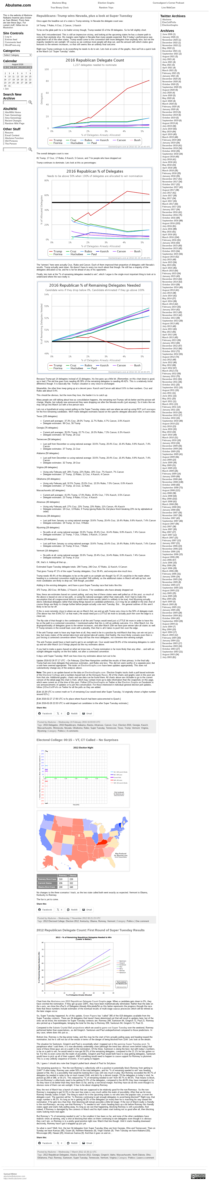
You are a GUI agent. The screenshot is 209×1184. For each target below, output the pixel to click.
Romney (102, 921)
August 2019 (168, 123)
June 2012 (167, 362)
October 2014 (169, 284)
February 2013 (169, 340)
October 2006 (169, 551)
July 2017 (167, 193)
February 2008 (169, 507)
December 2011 (169, 379)
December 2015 (170, 245)
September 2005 (170, 588)
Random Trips (106, 7)
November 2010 (170, 415)
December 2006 (170, 546)
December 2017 (170, 179)
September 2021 (170, 54)
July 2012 (167, 359)
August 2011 (168, 390)
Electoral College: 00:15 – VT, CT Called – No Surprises (77, 740)
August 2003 (168, 654)
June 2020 (167, 95)
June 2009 (167, 462)
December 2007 (170, 512)
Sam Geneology (13, 115)
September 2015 (170, 254)
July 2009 (167, 460)
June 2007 (167, 529)
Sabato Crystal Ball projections (68, 1027)
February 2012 (169, 373)
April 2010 (167, 435)
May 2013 (167, 332)
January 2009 (169, 476)
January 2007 (169, 543)
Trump (128, 728)
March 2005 (168, 604)
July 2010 (167, 426)
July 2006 (167, 560)
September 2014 (170, 287)
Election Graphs (106, 3)
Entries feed (11, 39)
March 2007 (168, 537)
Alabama (81, 725)
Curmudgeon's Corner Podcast (168, 3)
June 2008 (167, 496)
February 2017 (169, 206)
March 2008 (168, 504)
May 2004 (167, 629)
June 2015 (167, 262)
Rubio (86, 728)
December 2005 (170, 579)
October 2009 (169, 451)
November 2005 (170, 582)
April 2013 (167, 334)
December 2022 (170, 42)
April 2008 (167, 501)
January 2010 (169, 443)
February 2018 (169, 173)
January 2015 (169, 276)
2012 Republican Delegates (56, 1155)
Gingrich (105, 1155)
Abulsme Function (14, 138)
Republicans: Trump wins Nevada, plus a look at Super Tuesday (84, 16)
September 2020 (170, 87)
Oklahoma (77, 728)
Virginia (144, 728)
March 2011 (168, 404)
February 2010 (169, 440)
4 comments (72, 731)
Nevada (68, 728)
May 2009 (167, 465)
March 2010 (168, 437)
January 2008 (169, 510)
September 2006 (170, 554)
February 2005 (169, 607)
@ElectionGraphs (96, 682)
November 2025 (170, 40)
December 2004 (170, 613)
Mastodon (8, 27)
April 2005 (167, 601)
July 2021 (167, 59)
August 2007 (168, 524)
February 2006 (169, 574)
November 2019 (170, 115)
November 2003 (170, 646)
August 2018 (168, 156)
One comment (142, 921)
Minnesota (58, 728)
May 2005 (167, 599)
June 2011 (167, 396)
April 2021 (167, 67)
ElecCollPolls (169, 22)
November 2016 (170, 215)
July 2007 (167, 526)
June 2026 (167, 34)
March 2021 (168, 70)
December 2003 (170, 643)
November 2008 (170, 482)
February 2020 (169, 106)
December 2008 (170, 479)
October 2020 (169, 84)
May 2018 (167, 165)
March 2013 (168, 337)
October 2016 (169, 218)
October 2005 (169, 585)
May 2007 (167, 532)
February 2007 (169, 540)
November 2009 (170, 448)
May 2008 (167, 499)
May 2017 (167, 198)
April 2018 (167, 168)
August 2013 (168, 323)
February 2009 (169, 473)
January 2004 (169, 640)
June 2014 (167, 295)
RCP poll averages (146, 409)
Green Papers (90, 1016)
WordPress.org (12, 45)
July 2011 (167, 393)
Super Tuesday (97, 728)
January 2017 (169, 209)
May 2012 (167, 365)
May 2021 (167, 65)
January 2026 (169, 37)
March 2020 (168, 104)
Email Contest (12, 135)
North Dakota (138, 1155)
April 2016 (167, 234)
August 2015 (168, 257)
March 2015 (168, 270)
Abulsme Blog (59, 3)
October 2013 (169, 318)
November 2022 (170, 45)
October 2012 (169, 351)
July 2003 (167, 657)
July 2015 (167, 259)
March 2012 (168, 371)
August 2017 (168, 190)
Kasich (144, 725)
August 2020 (168, 90)
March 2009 (168, 471)
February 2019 (169, 140)
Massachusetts (44, 728)
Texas (120, 728)
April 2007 (167, 535)
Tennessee (111, 728)
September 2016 (170, 220)
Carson (108, 725)
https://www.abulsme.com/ (15, 1178)
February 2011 (169, 407)
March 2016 (168, 237)
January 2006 (169, 576)
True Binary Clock (60, 7)
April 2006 (167, 568)
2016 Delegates (50, 725)
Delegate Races (100, 675)
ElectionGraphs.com (91, 665)
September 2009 (170, 454)
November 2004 (170, 615)
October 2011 (168, 384)
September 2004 (170, 621)
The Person (11, 143)
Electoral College (51, 675)
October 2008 (169, 485)
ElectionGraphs (170, 25)
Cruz (115, 725)
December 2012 (170, 346)
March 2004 (168, 635)
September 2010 (170, 421)
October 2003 (169, 649)
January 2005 (169, 610)
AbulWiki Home (13, 112)
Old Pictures (11, 141)
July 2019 (167, 126)
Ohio (148, 1155)
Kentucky (84, 921)
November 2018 (170, 148)
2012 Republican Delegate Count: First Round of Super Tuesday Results (91, 930)
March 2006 (168, 571)
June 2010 (167, 429)
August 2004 (168, 624)
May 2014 (167, 298)
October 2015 (169, 251)
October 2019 (169, 117)
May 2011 (166, 398)
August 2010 (168, 423)
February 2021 (169, 73)
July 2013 (167, 326)
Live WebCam (168, 7)
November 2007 (170, 515)
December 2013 (170, 312)
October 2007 (169, 518)
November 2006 (170, 549)
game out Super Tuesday (114, 1027)
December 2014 (170, 279)
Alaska (90, 725)
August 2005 (168, 590)
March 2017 (168, 204)
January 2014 (169, 309)
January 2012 (169, 376)
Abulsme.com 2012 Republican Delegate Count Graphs (78, 1001)
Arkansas (98, 725)
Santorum (67, 1158)
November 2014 (170, 282)
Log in (8, 37)
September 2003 (170, 651)
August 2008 (168, 490)
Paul (50, 1158)
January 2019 (169, 143)
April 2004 (167, 632)
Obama (93, 921)
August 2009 (168, 457)
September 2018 (170, 154)
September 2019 (170, 120)
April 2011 (167, 401)
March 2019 (168, 137)
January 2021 (169, 76)
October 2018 (169, 151)
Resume (9, 132)
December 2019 (170, 112)
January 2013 (169, 343)
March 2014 (168, 304)
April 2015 (167, 268)
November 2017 (170, 181)
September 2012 (170, 354)
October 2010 (169, 418)
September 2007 (170, 521)
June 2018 (167, 162)
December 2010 (170, 412)
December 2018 (170, 145)
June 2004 (167, 626)
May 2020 (167, 98)
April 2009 (167, 468)
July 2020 (167, 92)
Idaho (112, 1155)
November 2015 (170, 248)
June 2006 (167, 562)
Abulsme (166, 19)
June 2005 (167, 596)
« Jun (6, 89)
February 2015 (169, 273)
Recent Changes (13, 120)
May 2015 (167, 265)
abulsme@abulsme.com (14, 1176)
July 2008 (167, 493)
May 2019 (167, 131)
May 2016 (167, 232)
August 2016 (168, 223)
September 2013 (170, 321)
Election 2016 (124, 725)
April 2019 (167, 134)
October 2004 (169, 618)
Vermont (136, 728)
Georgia (136, 725)
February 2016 (169, 240)
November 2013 (170, 315)
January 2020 (169, 109)
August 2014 (168, 290)
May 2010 (167, 432)
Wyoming (41, 731)
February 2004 (169, 638)
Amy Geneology (13, 118)
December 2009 (170, 446)
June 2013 (167, 329)
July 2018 (167, 159)
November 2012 (170, 348)
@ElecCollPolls (50, 687)
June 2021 (167, 62)
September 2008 (170, 487)
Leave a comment (145, 1158)
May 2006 (167, 565)
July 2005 (167, 593)
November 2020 (170, 81)
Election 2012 (72, 921)
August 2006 (168, 557)
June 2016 (167, 229)
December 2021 (170, 51)
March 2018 (168, 170)
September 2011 (170, 387)
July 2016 (167, 226)
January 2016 (169, 243)
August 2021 (168, 56)
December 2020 (170, 79)
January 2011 (168, 410)
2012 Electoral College (53, 921)
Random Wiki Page (14, 123)
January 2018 (169, 176)
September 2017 (170, 187)
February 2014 (169, 307)
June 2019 (167, 129)
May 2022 (167, 48)
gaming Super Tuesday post (132, 1044)
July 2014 (167, 293)
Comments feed (13, 42)
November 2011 (170, 382)
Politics (61, 731)
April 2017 (167, 201)
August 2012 (168, 357)
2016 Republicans (67, 725)
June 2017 (167, 195)
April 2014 (167, 301)
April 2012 (167, 368)
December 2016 (170, 212)
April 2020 (167, 101)
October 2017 (169, 184)
